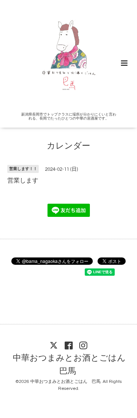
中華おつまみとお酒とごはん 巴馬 (73, 365)
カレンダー (68, 146)
